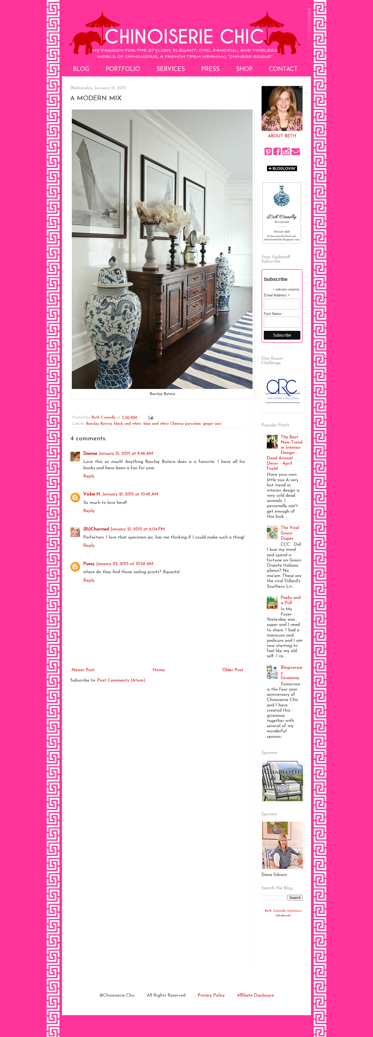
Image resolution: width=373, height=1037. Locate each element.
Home (159, 670)
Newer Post (83, 670)
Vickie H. (92, 494)
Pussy (88, 564)
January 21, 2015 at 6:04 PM (138, 529)
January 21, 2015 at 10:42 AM (130, 494)
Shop (244, 69)
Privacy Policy (211, 995)
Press (210, 69)
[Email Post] (150, 417)
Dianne (90, 453)
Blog (81, 69)
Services (170, 69)
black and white (127, 424)
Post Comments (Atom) (121, 680)
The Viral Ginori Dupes (290, 533)
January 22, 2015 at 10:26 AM (124, 564)
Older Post (233, 670)
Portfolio (123, 69)
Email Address (277, 295)
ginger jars (212, 424)
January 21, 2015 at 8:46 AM (126, 453)
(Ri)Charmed (96, 529)
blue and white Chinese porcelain (172, 424)
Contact (283, 69)
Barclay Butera (99, 424)
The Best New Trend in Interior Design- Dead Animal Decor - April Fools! (284, 453)
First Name (272, 314)
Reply (88, 476)
